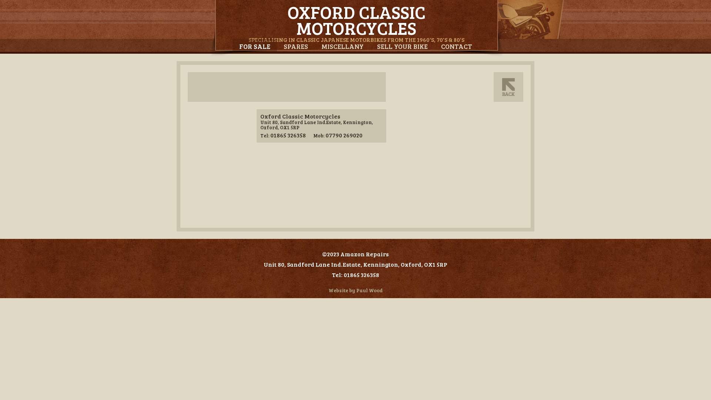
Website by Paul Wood (355, 290)
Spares (296, 46)
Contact (456, 46)
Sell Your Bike (402, 46)
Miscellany (342, 46)
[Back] (508, 87)
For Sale (254, 46)
